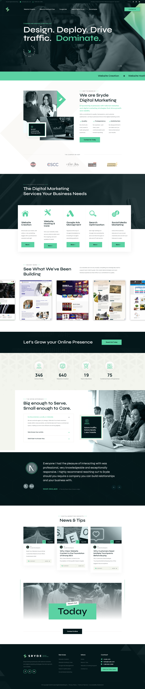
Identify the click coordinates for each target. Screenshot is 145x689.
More (46, 561)
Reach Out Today (111, 342)
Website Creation (29, 9)
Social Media (93, 9)
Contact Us (132, 9)
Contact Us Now (72, 631)
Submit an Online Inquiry (109, 669)
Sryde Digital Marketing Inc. (60, 685)
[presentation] (114, 487)
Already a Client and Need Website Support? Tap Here (105, 1)
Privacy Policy (73, 685)
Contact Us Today (90, 140)
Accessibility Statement (96, 685)
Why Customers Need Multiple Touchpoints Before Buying (103, 553)
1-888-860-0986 (38, 1)
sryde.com (107, 659)
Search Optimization (77, 9)
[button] (118, 66)
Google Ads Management (66, 665)
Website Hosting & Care (47, 9)
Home (82, 659)
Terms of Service (83, 685)
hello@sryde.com (26, 1)
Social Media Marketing (65, 672)
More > (28, 245)
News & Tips (84, 662)
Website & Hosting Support (89, 665)
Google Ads (63, 9)
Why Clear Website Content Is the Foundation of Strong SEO (72, 553)
